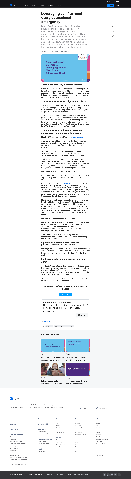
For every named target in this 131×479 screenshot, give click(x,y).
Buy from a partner (60, 444)
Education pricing (43, 424)
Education (13, 424)
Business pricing (43, 419)
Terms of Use (63, 474)
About (98, 419)
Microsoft (77, 447)
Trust (69, 474)
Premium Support (42, 431)
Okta (76, 451)
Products (78, 419)
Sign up (81, 315)
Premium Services (42, 441)
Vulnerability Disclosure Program (104, 443)
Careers (98, 430)
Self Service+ (13, 450)
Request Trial (65, 294)
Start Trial (110, 5)
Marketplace (59, 447)
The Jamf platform (16, 434)
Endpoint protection (15, 455)
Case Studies (59, 427)
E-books (58, 425)
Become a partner (60, 442)
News (97, 425)
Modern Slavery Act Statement (80, 474)
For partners (59, 440)
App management (14, 446)
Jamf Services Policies (43, 443)
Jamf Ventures (99, 441)
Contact (98, 423)
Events (58, 421)
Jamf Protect (78, 430)
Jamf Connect (78, 427)
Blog (57, 423)
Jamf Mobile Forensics (80, 434)
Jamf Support (42, 429)
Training (40, 449)
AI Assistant (13, 439)
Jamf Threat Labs (60, 432)
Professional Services (45, 439)
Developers (59, 449)
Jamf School (78, 425)
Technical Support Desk (43, 434)
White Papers (59, 430)
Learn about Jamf (34, 409)
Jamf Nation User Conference (64, 326)
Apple (76, 442)
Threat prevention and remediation (18, 457)
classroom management (69, 183)
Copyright (49, 474)
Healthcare (14, 429)
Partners (59, 437)
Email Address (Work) (50, 312)
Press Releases (100, 427)
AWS (76, 444)
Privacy (56, 474)
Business (13, 419)
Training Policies (41, 451)
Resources (59, 419)
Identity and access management (18, 453)
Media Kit (98, 434)
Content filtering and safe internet (18, 459)
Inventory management (16, 448)
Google (76, 449)
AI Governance (13, 437)
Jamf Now (77, 423)
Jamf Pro (49, 326)
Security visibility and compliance (18, 464)
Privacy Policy (46, 321)
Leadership (99, 421)
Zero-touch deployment (16, 441)
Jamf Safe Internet (79, 432)
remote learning (77, 137)
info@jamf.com (102, 408)
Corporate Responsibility (102, 439)
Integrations (79, 440)
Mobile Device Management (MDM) (18, 443)
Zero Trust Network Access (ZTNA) (19, 462)
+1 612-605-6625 (88, 408)
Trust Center (99, 437)
